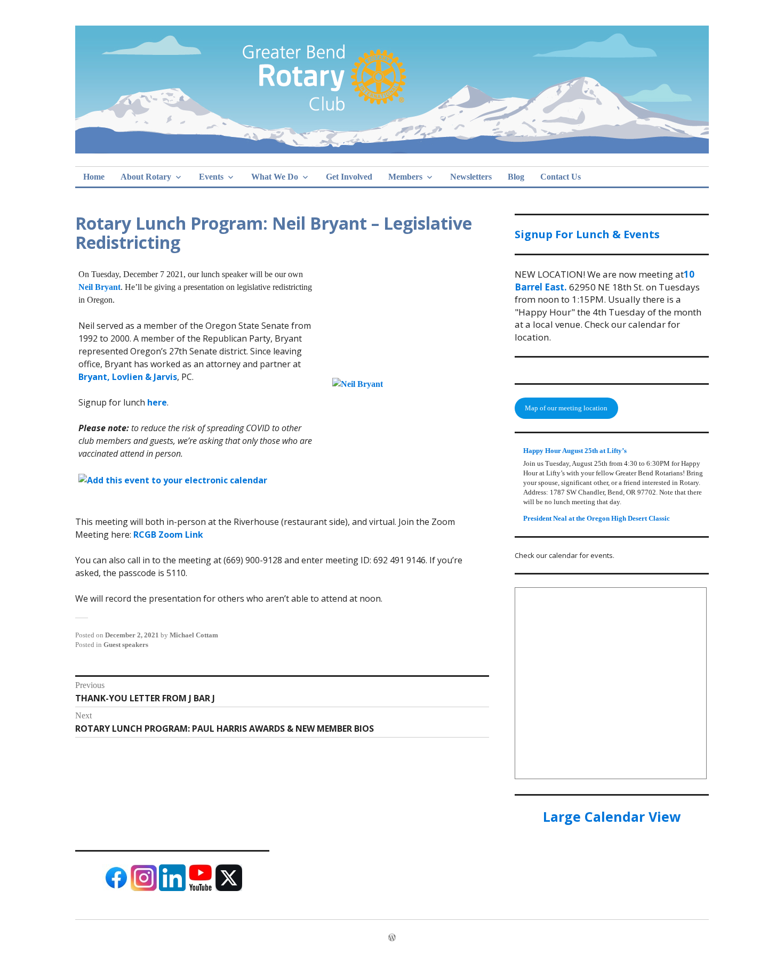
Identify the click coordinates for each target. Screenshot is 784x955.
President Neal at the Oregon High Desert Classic (596, 518)
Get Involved (349, 176)
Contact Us (560, 176)
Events (211, 176)
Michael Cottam (194, 635)
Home (94, 176)
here (157, 402)
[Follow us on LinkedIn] (172, 889)
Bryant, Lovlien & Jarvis (127, 377)
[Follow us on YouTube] (200, 889)
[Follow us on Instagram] (144, 889)
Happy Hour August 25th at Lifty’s (575, 451)
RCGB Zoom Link (168, 534)
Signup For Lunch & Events (587, 234)
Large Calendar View (612, 816)
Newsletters (471, 176)
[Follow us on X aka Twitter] (228, 889)
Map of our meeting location (566, 408)
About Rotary (146, 176)
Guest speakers (125, 645)
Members (405, 176)
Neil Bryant (99, 287)
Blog (516, 176)
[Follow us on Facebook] (115, 889)
